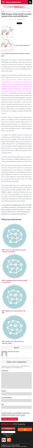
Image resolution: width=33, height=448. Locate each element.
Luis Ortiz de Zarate (26, 11)
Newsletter (8, 428)
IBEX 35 (3, 11)
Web (2, 404)
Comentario (5, 371)
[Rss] (25, 429)
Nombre (4, 391)
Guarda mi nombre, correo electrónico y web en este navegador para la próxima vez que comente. (15, 414)
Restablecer (20, 19)
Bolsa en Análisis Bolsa (13, 2)
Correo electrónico (6, 398)
